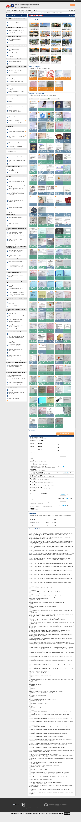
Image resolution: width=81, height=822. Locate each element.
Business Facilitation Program (52, 813)
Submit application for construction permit (16, 390)
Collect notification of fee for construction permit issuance (16, 393)
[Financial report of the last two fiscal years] (33, 116)
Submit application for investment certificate (15, 98)
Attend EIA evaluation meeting (14, 321)
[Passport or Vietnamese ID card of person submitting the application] (50, 116)
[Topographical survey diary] (33, 285)
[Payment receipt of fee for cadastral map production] (33, 243)
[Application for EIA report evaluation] (59, 327)
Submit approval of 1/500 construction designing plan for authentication (15, 251)
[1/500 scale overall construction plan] (67, 285)
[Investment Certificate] (33, 75)
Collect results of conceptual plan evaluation (14, 356)
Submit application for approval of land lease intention (15, 170)
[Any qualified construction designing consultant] (67, 51)
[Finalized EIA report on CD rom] (59, 338)
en (66, 10)
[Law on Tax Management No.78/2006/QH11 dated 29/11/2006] (30, 779)
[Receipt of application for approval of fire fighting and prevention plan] (50, 380)
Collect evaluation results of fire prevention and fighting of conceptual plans (15, 345)
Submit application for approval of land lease (15, 262)
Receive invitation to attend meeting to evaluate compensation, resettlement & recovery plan (16, 193)
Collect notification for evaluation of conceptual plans (15, 350)
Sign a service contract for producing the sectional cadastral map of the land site (16, 157)
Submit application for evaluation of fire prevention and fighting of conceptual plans (16, 337)
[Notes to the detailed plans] (42, 401)
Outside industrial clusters (57, 12)
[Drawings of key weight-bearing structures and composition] (67, 412)
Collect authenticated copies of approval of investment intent (16, 92)
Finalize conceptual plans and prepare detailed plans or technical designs (15, 359)
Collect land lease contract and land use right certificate (16, 295)
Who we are (28, 10)
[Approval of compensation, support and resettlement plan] (33, 264)
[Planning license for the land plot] (50, 274)
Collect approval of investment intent (15, 81)
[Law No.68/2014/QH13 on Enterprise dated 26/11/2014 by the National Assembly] (30, 768)
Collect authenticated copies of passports (16, 72)
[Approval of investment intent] (33, 169)
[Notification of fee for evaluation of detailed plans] (33, 412)
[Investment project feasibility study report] (42, 169)
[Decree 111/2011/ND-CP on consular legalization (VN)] (30, 687)
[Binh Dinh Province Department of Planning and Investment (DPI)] (34, 26)
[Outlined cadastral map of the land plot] (33, 179)
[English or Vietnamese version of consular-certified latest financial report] (42, 127)
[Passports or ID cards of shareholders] (33, 148)
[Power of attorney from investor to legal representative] (42, 179)
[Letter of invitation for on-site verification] (50, 317)
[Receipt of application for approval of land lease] (33, 317)
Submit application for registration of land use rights (16, 285)
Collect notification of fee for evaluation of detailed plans (16, 379)
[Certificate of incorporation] (67, 105)
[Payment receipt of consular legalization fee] (59, 127)
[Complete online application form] (42, 116)
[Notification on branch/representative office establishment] (42, 148)
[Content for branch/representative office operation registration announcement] (59, 222)
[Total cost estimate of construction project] (50, 348)
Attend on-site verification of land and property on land (15, 189)
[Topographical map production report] (59, 285)
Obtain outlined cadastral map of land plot (15, 33)
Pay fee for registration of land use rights (16, 292)
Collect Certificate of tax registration (15, 146)
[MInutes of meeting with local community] (42, 285)
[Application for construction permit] (50, 412)
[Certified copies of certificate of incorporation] (59, 116)
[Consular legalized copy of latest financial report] (33, 137)
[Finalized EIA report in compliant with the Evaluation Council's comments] (50, 338)
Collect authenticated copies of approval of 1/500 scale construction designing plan (16, 255)
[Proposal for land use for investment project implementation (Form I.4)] (59, 148)
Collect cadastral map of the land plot (15, 163)
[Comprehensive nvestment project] (59, 306)
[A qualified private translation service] (45, 34)
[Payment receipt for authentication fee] (67, 179)
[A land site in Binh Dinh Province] (45, 26)
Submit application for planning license (15, 217)
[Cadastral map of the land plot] (50, 243)
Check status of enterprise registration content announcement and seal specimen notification (16, 136)
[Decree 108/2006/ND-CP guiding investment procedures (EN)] (30, 683)
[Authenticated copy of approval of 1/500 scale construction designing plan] (33, 380)
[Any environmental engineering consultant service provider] (34, 59)
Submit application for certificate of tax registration (15, 143)
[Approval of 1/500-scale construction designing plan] (33, 306)
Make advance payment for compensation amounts (16, 204)
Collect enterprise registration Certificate (16, 122)
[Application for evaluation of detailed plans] (59, 380)
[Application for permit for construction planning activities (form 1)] (50, 264)
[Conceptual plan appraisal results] (67, 369)
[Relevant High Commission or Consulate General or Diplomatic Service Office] (67, 26)
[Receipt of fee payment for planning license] (33, 274)
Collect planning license (12, 225)
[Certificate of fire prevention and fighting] (50, 85)
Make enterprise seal (12, 129)
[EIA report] (67, 327)
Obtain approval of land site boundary (15, 278)
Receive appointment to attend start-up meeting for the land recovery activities (16, 182)
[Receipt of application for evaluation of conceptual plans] (42, 369)
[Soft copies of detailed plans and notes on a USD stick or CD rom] (58, 399)
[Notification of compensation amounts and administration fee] (59, 253)
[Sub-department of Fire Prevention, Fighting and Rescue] (56, 59)
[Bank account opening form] (50, 232)
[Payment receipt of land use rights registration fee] (42, 327)
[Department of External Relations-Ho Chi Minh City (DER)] (34, 34)
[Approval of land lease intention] (67, 243)
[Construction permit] (59, 85)
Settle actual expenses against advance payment (15, 208)
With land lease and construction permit (31, 12)
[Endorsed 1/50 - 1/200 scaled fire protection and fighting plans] (33, 401)
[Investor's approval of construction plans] (67, 380)
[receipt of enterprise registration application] (42, 222)
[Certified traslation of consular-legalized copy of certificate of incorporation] (42, 158)
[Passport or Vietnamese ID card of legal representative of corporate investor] (67, 137)
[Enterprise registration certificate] (42, 75)
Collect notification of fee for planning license (15, 220)
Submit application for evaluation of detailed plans (15, 376)
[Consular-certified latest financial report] (33, 127)
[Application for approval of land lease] (42, 306)
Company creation (18, 12)
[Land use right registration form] (67, 317)
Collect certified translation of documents (16, 63)
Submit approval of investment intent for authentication (16, 88)
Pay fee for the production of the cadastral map (16, 161)
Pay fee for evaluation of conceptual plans (16, 352)
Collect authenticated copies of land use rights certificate (16, 306)
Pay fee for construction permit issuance (16, 396)
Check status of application (13, 120)
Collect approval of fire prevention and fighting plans (15, 369)
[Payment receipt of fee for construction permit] (59, 422)
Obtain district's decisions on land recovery (14, 211)
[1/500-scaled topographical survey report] (50, 285)
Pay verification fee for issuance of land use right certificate (15, 269)
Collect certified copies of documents (15, 42)
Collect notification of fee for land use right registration (15, 289)
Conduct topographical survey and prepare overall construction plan (15, 233)
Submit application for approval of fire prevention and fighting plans (15, 366)
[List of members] (59, 169)
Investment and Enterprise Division (42, 813)
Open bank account (12, 151)
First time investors (9, 12)
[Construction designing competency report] (50, 401)
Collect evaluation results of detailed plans (16, 384)
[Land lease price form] (59, 317)
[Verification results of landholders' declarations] (50, 253)
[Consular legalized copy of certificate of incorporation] (67, 127)
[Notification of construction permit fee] (50, 422)
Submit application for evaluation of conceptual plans (15, 341)
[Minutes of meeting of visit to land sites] (50, 105)
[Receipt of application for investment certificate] (50, 179)
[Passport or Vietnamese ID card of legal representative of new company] (59, 137)
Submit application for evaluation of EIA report (16, 316)
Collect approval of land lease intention (15, 172)
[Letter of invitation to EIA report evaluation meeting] (33, 338)
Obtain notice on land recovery (14, 179)
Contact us (35, 10)
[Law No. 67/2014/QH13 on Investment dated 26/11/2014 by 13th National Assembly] (30, 765)
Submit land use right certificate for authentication (15, 303)
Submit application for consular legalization (14, 50)
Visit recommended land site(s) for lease (16, 30)
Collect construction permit (13, 398)
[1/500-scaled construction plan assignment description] (59, 274)
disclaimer (73, 4)
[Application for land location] (42, 243)
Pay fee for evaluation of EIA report (15, 319)
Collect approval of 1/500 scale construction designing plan (14, 243)
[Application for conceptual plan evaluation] (33, 359)
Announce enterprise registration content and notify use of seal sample (16, 132)
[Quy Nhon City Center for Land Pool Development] (45, 51)
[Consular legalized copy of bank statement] (42, 137)
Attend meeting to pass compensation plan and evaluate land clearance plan (15, 197)
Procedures (14, 10)
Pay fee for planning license (13, 223)
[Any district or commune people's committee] (56, 26)
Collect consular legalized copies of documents (15, 55)
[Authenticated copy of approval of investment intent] (67, 169)
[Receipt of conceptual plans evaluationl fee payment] (59, 369)
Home (8, 10)
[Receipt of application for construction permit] (42, 422)
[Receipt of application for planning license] (59, 264)
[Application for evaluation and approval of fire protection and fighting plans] (42, 348)
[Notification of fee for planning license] (67, 264)
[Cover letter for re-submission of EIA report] (42, 338)
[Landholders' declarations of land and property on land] (42, 253)
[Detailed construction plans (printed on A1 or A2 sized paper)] (42, 380)
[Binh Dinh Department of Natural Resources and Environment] (34, 51)
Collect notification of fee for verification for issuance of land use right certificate (16, 266)
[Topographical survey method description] (67, 274)
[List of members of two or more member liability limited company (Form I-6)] (50, 190)
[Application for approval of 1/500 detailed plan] (42, 274)
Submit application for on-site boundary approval (16, 276)
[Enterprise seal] (50, 75)
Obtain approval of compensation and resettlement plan (15, 201)
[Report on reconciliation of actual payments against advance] (42, 264)
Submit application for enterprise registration (14, 117)
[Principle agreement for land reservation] (67, 148)
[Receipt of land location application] (59, 243)
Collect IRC (10, 101)
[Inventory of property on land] (33, 253)
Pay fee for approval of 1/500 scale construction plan (15, 240)
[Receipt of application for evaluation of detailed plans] (67, 401)
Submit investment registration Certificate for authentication (16, 107)
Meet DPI (10, 25)
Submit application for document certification (14, 40)
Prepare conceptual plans (13, 334)
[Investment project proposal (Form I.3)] (50, 148)
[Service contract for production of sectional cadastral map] (67, 232)
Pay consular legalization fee (13, 52)
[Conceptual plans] (59, 348)
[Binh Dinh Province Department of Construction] (56, 51)
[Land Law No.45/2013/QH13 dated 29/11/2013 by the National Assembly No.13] (30, 754)
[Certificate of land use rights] (33, 85)
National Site (21, 10)
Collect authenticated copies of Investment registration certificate (14, 111)
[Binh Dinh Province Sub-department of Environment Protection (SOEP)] (45, 59)
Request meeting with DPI (13, 22)
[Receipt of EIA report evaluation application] (67, 338)
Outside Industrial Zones (45, 12)
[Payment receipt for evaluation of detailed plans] (42, 412)
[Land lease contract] (67, 75)
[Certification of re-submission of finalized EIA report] (33, 348)
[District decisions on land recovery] (67, 306)
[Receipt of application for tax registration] (42, 232)
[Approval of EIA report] (42, 85)
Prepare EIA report (12, 313)
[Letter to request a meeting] (33, 105)
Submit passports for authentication (15, 70)
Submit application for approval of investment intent (15, 78)
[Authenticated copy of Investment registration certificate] (33, 222)
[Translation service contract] (50, 137)
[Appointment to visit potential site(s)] (42, 105)
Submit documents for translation (14, 61)
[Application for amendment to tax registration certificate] (33, 232)
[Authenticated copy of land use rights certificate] (67, 359)
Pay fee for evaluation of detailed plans (15, 382)
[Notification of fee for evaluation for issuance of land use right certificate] (42, 317)
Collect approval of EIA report (14, 328)
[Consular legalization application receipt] (50, 127)
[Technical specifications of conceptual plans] (67, 348)
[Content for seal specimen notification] (67, 222)
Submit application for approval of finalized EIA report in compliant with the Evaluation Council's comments (16, 325)
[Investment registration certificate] (59, 179)
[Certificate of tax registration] (59, 75)
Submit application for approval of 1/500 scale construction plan (16, 236)
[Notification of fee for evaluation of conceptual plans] (50, 369)
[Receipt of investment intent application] (67, 158)
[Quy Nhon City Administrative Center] (56, 34)
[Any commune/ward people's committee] (67, 34)
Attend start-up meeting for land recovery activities (16, 185)
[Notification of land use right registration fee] (33, 327)
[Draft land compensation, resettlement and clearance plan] (67, 253)
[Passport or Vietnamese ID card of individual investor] (59, 105)
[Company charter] (42, 190)
